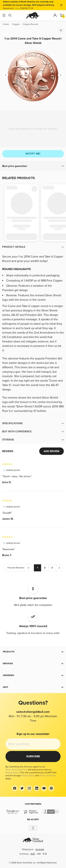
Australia (39, 849)
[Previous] (5, 75)
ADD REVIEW (51, 451)
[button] (33, 166)
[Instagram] (29, 788)
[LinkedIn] (37, 788)
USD (39, 853)
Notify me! (33, 153)
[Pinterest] (51, 788)
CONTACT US (26, 8)
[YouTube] (44, 788)
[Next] (60, 75)
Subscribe (33, 756)
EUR (45, 853)
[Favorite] (61, 30)
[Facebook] (15, 788)
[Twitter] (22, 788)
